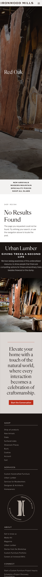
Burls (6, 448)
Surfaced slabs (10, 441)
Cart (6, 460)
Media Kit (8, 537)
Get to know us (10, 534)
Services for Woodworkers (14, 481)
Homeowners (9, 489)
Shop (6, 204)
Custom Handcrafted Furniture (17, 474)
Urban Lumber (10, 477)
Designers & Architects (13, 485)
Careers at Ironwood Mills (14, 556)
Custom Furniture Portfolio (15, 553)
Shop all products (11, 429)
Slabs (6, 437)
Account (7, 456)
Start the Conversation (21, 402)
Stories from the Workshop (15, 549)
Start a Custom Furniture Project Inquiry (20, 570)
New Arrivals (9, 433)
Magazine (8, 541)
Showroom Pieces (11, 445)
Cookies (7, 452)
